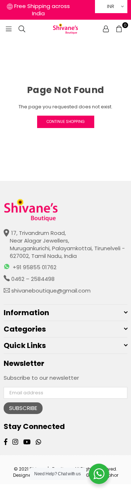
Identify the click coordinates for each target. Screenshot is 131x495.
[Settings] (105, 28)
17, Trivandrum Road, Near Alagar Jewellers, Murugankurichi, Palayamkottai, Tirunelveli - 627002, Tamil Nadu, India (67, 244)
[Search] (21, 28)
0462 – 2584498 (32, 279)
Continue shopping (66, 121)
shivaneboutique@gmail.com (50, 290)
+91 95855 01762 (34, 267)
